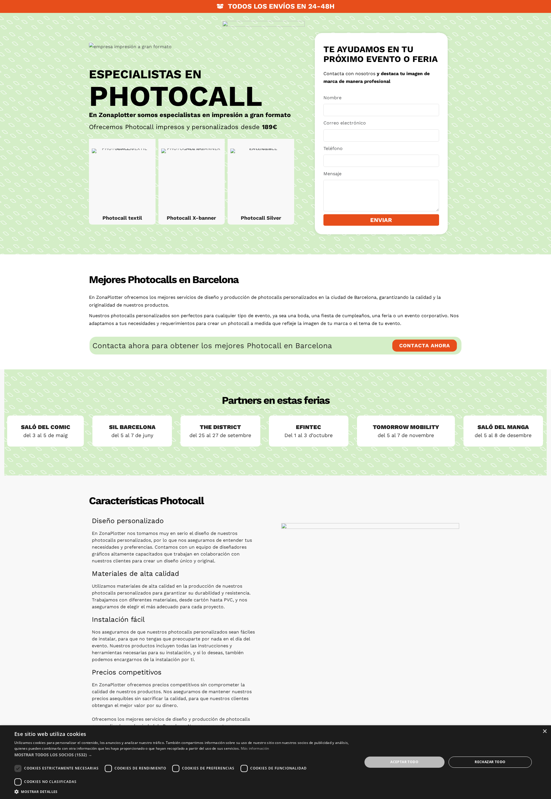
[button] (183, 754)
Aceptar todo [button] (404, 761)
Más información (255, 748)
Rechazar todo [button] (490, 761)
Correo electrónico (344, 123)
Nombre (332, 97)
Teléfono (333, 148)
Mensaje (332, 173)
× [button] (544, 731)
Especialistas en (145, 74)
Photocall (175, 96)
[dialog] (275, 762)
